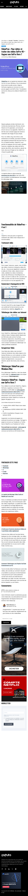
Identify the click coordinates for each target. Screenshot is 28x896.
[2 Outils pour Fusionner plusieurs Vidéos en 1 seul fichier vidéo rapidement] (12, 514)
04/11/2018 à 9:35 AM (10, 591)
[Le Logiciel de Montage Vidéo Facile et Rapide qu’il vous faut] (12, 479)
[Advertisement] (14, 24)
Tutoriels (3, 46)
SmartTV (17, 309)
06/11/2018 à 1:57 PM (11, 606)
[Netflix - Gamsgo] (14, 677)
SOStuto (12, 891)
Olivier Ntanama (10, 604)
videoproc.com (15, 374)
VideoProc (4, 81)
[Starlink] (14, 625)
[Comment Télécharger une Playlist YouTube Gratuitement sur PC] (12, 549)
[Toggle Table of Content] (2, 233)
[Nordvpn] (11, 873)
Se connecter (18, 891)
